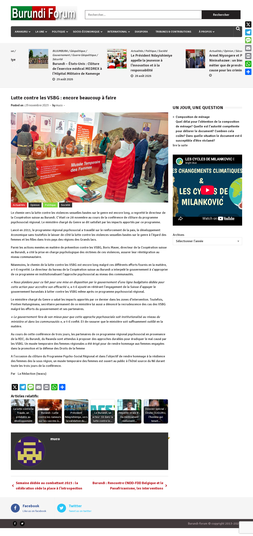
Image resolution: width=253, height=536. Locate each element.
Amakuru (21, 31)
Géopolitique (59, 51)
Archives (178, 235)
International (117, 31)
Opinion (210, 51)
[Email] (248, 48)
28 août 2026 (125, 76)
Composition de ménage (193, 117)
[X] (248, 24)
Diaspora (141, 31)
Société (145, 51)
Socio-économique (86, 31)
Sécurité (40, 59)
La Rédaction (26, 374)
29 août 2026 (47, 79)
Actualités (119, 51)
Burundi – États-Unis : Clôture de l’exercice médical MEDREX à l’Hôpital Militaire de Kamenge (59, 69)
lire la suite (180, 145)
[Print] (248, 56)
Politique (58, 31)
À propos (205, 31)
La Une (39, 31)
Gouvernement (43, 55)
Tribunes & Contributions (173, 31)
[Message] (248, 40)
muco (59, 105)
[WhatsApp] (248, 64)
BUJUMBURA (42, 51)
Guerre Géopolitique (66, 55)
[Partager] (248, 72)
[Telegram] (248, 32)
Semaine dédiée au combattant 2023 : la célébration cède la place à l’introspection (49, 485)
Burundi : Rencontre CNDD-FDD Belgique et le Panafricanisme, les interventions (128, 485)
